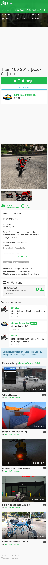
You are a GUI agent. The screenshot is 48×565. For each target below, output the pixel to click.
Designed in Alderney (10, 555)
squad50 (15, 307)
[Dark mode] (40, 10)
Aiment (28, 207)
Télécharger (25, 80)
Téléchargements (13, 207)
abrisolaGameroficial (25, 94)
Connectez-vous (32, 351)
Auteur (33, 323)
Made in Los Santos (9, 557)
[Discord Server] (18, 98)
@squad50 (16, 326)
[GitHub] (15, 98)
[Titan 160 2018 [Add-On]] (24, 166)
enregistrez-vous (10, 354)
